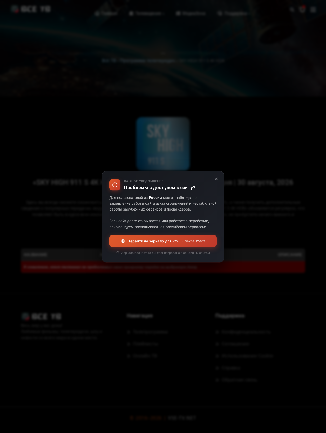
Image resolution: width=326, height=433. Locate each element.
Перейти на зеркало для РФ (166, 241)
